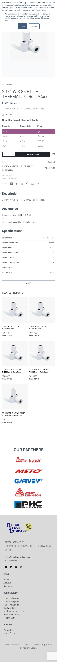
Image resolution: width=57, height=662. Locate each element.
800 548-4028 (11, 560)
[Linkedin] (16, 567)
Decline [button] (34, 26)
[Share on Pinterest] (27, 183)
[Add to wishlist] (53, 154)
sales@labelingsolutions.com (26, 222)
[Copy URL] (38, 183)
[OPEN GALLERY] (28, 50)
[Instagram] (21, 567)
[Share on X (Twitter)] (11, 183)
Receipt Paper (7, 84)
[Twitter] (11, 567)
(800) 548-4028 (24, 215)
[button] (28, 283)
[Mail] (32, 183)
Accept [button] (22, 26)
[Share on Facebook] (16, 183)
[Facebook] (6, 567)
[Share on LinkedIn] (22, 183)
